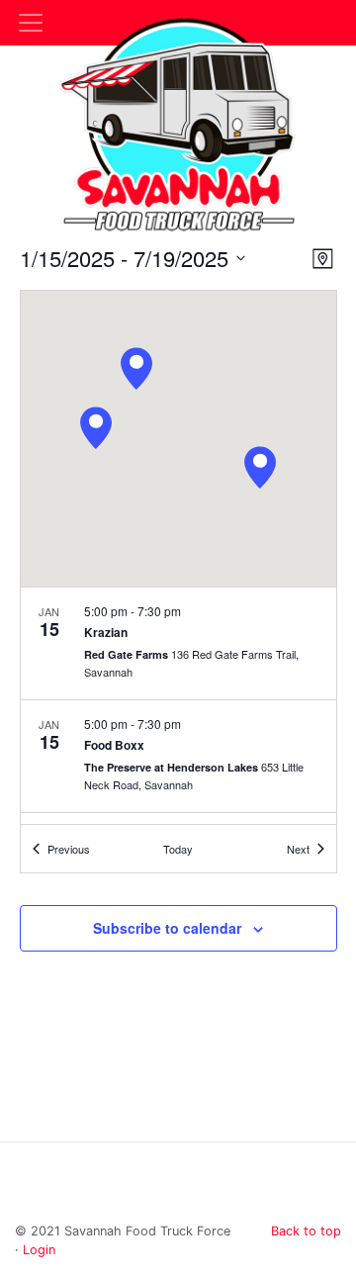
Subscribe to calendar (167, 928)
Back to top (306, 1231)
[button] (260, 467)
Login (39, 1249)
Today (178, 849)
